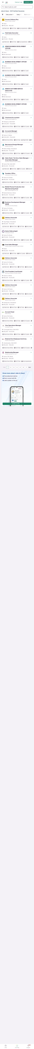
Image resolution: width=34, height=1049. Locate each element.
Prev (4, 367)
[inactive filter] (2, 14)
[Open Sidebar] (2, 2)
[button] (17, 388)
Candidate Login (28, 2)
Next (30, 367)
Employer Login (18, 2)
